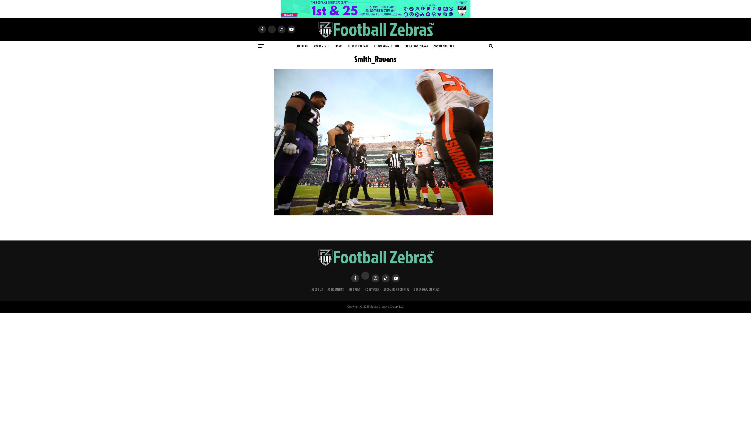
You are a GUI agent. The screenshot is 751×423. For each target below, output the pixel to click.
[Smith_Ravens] (383, 214)
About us (302, 46)
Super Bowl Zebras (416, 46)
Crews (338, 46)
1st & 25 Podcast (358, 46)
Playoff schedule (443, 46)
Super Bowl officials (427, 289)
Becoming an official (386, 46)
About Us (317, 289)
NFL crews (355, 289)
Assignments (321, 46)
